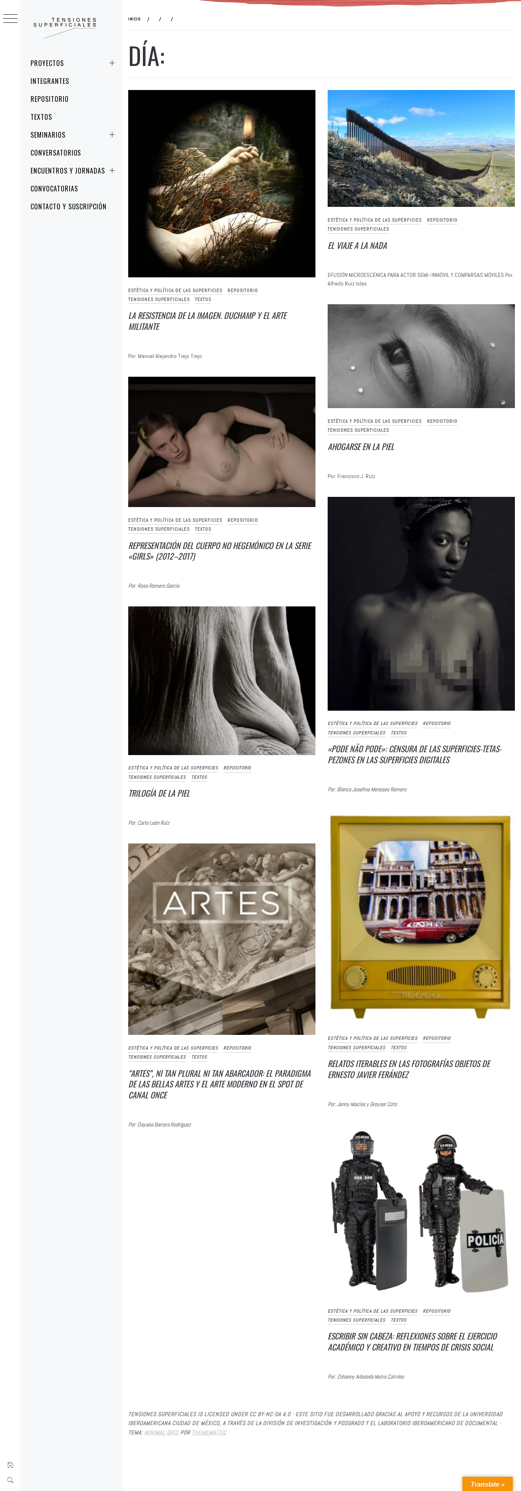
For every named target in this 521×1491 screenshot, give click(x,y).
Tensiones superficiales (159, 299)
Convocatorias (54, 188)
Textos (41, 117)
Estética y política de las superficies (175, 290)
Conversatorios (56, 153)
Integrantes (50, 81)
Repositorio (50, 99)
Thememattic (209, 1432)
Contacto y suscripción (69, 206)
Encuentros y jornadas (68, 171)
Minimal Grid (161, 1432)
